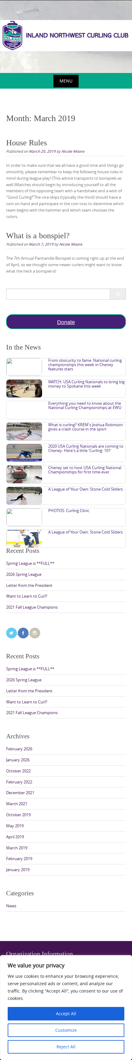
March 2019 (16, 848)
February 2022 (19, 782)
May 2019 (15, 825)
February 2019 (19, 858)
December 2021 (20, 792)
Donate (66, 322)
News (11, 906)
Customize (66, 1030)
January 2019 (17, 869)
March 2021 (16, 803)
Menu (66, 81)
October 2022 (18, 771)
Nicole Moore (72, 151)
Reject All (66, 1047)
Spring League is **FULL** (30, 563)
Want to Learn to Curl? (26, 596)
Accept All (66, 1013)
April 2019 (15, 837)
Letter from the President (29, 585)
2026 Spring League (23, 574)
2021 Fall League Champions (32, 607)
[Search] (118, 294)
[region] (66, 1007)
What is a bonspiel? (38, 235)
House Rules (26, 142)
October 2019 (18, 814)
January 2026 (17, 760)
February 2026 (19, 749)
